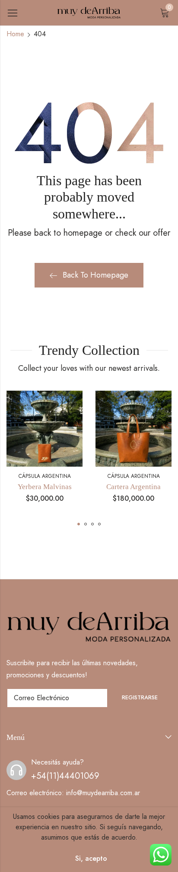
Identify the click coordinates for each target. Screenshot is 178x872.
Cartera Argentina (133, 487)
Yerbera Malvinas (45, 487)
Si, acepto (91, 858)
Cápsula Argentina (45, 476)
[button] (78, 524)
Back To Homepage (95, 275)
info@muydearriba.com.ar (103, 793)
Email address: (57, 698)
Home (15, 34)
